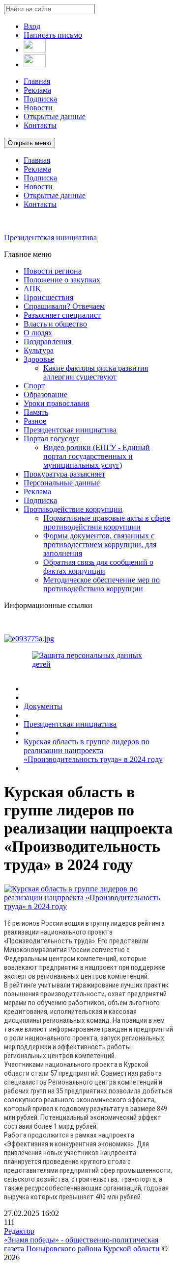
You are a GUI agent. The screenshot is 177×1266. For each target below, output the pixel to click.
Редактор (19, 1231)
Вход (32, 26)
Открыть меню (29, 143)
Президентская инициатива (50, 237)
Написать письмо (53, 35)
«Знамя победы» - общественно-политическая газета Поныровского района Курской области (82, 1244)
